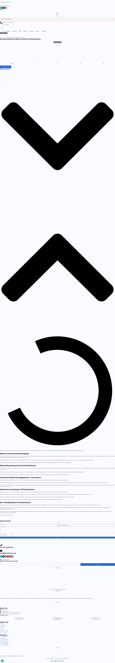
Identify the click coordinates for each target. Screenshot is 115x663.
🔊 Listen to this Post (6, 66)
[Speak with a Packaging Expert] (1, 23)
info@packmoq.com (8, 553)
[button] (57, 136)
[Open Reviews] (39, 31)
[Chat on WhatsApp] (2, 660)
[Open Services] (33, 31)
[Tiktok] (5, 8)
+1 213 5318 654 (5, 24)
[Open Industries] (16, 31)
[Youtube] (10, 556)
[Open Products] (10, 31)
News (4, 37)
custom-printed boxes (58, 450)
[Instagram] (3, 8)
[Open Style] (21, 31)
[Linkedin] (1, 8)
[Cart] (1, 28)
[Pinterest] (8, 556)
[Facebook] (5, 556)
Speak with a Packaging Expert (8, 22)
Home (1, 37)
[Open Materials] (27, 31)
